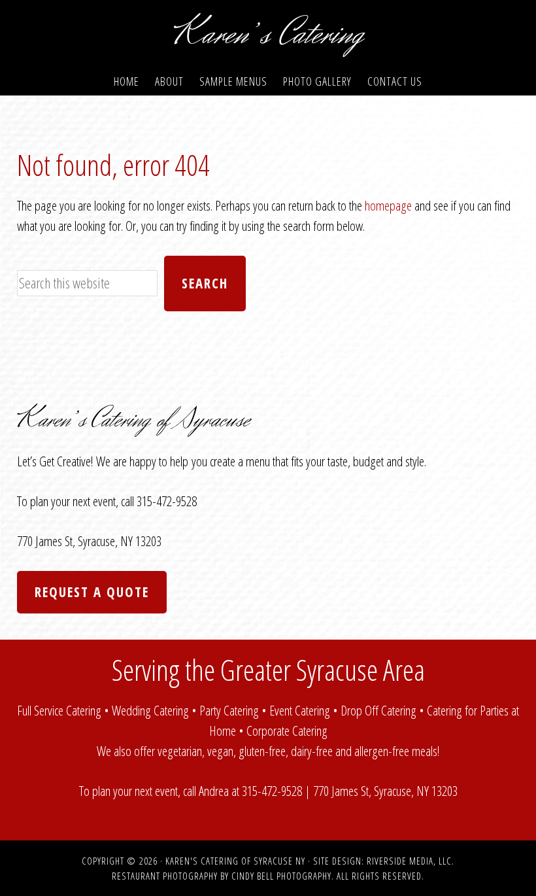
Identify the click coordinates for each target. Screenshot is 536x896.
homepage (388, 205)
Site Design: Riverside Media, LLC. (383, 860)
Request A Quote (92, 592)
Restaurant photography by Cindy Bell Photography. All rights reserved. (268, 875)
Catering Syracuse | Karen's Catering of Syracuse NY (268, 35)
